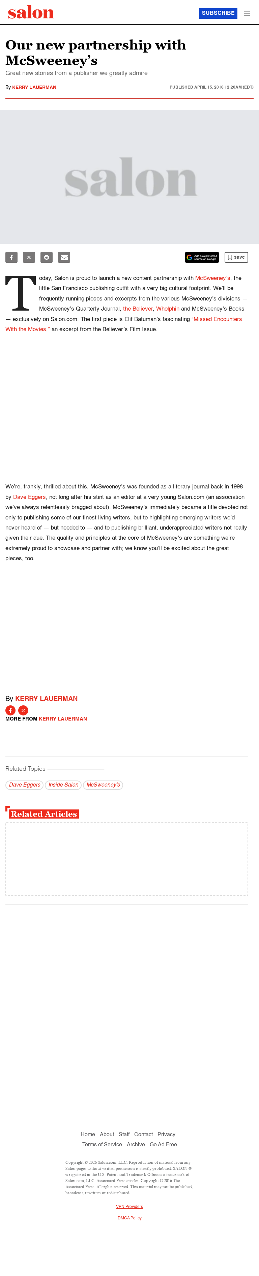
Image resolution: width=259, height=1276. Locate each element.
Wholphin (167, 309)
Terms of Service (102, 1145)
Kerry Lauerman (34, 87)
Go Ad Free (163, 1145)
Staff (124, 1135)
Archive (136, 1145)
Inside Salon (63, 785)
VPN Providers (129, 1207)
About (107, 1135)
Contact (143, 1135)
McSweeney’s (212, 278)
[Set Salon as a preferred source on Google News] (202, 257)
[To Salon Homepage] (31, 12)
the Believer (138, 309)
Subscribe (218, 13)
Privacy (166, 1135)
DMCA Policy (130, 1218)
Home (88, 1135)
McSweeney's (103, 785)
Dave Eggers (29, 497)
